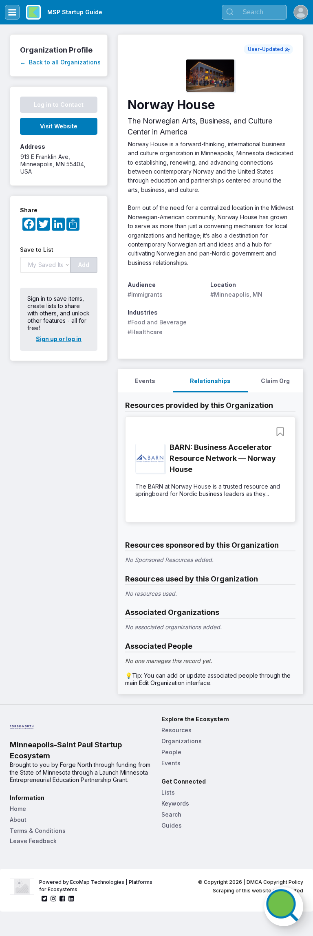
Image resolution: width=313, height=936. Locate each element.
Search (171, 814)
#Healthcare (145, 331)
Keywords (175, 803)
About (18, 819)
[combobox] (254, 12)
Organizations (181, 741)
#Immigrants (145, 294)
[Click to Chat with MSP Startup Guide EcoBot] (283, 906)
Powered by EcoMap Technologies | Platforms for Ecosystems (96, 885)
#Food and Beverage (157, 322)
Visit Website (58, 126)
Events (171, 763)
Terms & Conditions (38, 830)
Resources (176, 730)
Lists (168, 792)
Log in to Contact (59, 104)
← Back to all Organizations (60, 62)
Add (83, 264)
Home (18, 808)
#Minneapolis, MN (236, 294)
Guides (171, 825)
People (171, 752)
